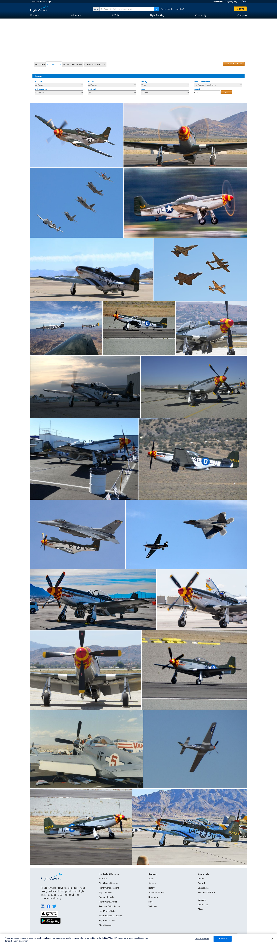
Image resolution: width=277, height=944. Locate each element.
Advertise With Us (156, 892)
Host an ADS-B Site (206, 892)
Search (197, 89)
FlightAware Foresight (109, 888)
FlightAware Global (107, 911)
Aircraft (38, 82)
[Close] (272, 938)
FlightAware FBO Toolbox (110, 916)
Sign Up (240, 9)
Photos (201, 878)
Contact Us (203, 905)
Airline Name (41, 89)
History (151, 888)
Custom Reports (106, 897)
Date (143, 89)
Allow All (223, 938)
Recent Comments (72, 64)
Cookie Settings (202, 938)
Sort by (144, 82)
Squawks (202, 883)
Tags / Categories (202, 82)
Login (48, 2)
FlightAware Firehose (108, 883)
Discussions (203, 888)
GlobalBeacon (105, 925)
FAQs (200, 909)
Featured (40, 64)
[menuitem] (35, 15)
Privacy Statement (19, 941)
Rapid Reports (105, 892)
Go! (226, 92)
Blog (150, 902)
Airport (91, 82)
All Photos (54, 64)
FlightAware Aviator (108, 902)
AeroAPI (103, 878)
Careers (152, 883)
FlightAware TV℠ (107, 920)
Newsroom (153, 897)
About (151, 878)
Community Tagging (95, 64)
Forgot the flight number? (172, 9)
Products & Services (109, 874)
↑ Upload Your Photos (233, 64)
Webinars (152, 906)
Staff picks (93, 89)
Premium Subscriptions (109, 906)
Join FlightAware (38, 2)
